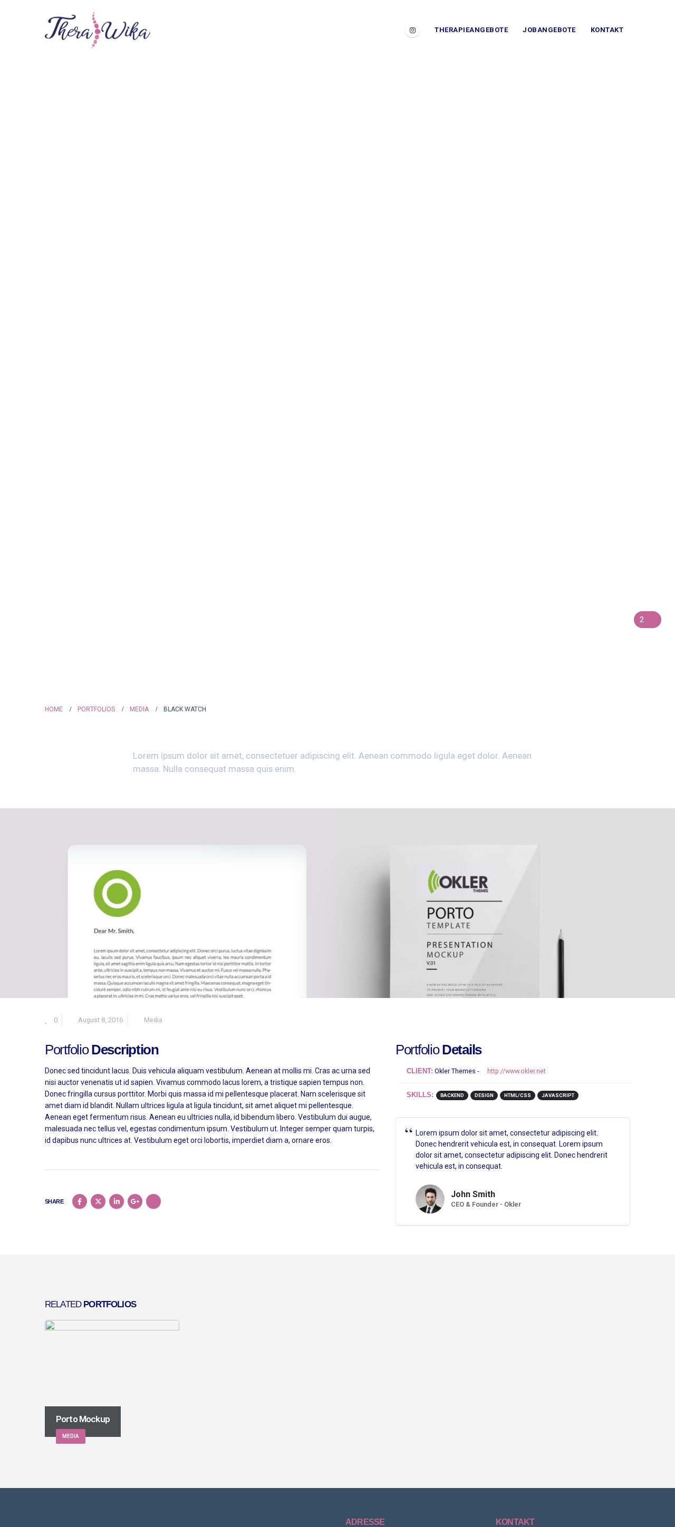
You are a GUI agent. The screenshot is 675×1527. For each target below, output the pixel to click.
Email (153, 1201)
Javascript (558, 1095)
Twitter (98, 1201)
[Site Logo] (97, 30)
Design (484, 1095)
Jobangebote (549, 30)
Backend (452, 1095)
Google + (135, 1201)
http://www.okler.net (516, 1071)
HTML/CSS (517, 1095)
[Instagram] (412, 30)
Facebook (79, 1201)
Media (153, 1020)
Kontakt (607, 30)
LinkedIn (116, 1201)
